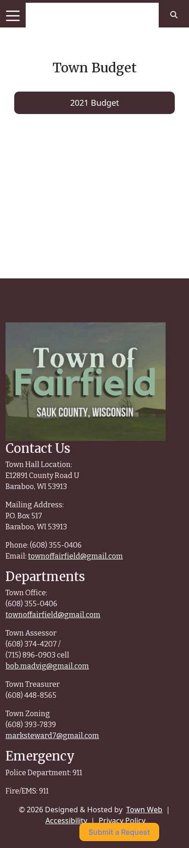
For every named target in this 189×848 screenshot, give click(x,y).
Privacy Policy (122, 820)
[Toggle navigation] (13, 15)
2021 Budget (94, 102)
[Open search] (174, 14)
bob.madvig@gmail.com (47, 666)
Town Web (144, 810)
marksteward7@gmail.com (52, 735)
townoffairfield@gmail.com (75, 556)
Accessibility (66, 820)
